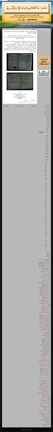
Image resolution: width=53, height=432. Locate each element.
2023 (47, 111)
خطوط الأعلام (46, 349)
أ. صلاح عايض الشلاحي (45, 287)
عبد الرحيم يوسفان (45, 400)
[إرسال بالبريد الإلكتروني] (27, 100)
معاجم (48, 422)
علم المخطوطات (46, 401)
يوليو (46, 141)
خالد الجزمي (47, 346)
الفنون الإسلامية (46, 335)
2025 (47, 108)
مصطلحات (47, 421)
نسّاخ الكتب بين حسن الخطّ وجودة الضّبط (46, 245)
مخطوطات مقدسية (45, 419)
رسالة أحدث (33, 106)
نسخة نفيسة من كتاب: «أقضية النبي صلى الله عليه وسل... (45, 202)
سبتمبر (46, 135)
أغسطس (46, 140)
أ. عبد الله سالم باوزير (45, 295)
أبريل (46, 150)
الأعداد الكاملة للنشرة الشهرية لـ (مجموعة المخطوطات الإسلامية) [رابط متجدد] (33, 23)
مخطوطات (47, 417)
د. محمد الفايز (46, 381)
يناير (46, 158)
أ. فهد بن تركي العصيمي (44, 300)
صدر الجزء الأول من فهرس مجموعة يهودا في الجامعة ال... (46, 189)
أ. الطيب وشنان (46, 268)
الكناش (48, 337)
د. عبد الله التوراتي (45, 373)
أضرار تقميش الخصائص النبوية (45, 164)
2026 (47, 106)
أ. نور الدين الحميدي (45, 316)
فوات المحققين (46, 407)
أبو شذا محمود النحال (45, 322)
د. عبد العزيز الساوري (45, 371)
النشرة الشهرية (46, 340)
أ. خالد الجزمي (46, 279)
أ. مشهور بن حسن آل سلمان (44, 312)
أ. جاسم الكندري (46, 275)
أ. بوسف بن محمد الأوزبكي (44, 271)
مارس (46, 153)
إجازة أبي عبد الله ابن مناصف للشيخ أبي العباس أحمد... (46, 232)
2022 (47, 112)
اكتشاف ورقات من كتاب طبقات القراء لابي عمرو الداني (45, 217)
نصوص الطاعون (46, 425)
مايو (46, 147)
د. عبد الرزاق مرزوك (45, 368)
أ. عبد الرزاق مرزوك (45, 290)
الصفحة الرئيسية (19, 106)
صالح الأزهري (46, 395)
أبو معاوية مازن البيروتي (44, 326)
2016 (47, 252)
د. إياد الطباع (47, 352)
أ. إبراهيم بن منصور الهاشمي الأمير (25, 101)
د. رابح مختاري (46, 358)
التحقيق (48, 332)
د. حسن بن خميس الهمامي (44, 355)
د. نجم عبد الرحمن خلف (44, 387)
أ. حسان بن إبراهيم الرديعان (44, 277)
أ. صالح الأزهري (46, 286)
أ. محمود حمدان (46, 309)
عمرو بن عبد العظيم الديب (44, 403)
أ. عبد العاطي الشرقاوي (44, 292)
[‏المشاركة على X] (25, 100)
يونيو (46, 144)
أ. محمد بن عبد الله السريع (44, 303)
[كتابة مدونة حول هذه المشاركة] (26, 100)
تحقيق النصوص (46, 343)
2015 (47, 255)
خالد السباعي (46, 348)
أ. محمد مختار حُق (46, 307)
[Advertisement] (43, 41)
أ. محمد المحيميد (46, 301)
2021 (47, 114)
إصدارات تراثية (46, 328)
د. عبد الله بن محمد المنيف (44, 374)
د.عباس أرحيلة (46, 394)
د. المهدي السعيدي (45, 351)
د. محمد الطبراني (46, 380)
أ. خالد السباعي (46, 281)
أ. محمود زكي (46, 310)
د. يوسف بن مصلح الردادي (44, 392)
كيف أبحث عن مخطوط (45, 413)
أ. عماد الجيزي (46, 297)
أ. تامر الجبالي (46, 274)
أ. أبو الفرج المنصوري (45, 261)
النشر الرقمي (46, 338)
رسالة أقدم (6, 106)
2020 (47, 116)
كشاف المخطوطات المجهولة (43, 410)
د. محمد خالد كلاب (45, 386)
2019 (47, 119)
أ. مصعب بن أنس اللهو (45, 315)
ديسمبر (46, 128)
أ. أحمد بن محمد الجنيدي (44, 266)
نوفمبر (46, 131)
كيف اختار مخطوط (45, 414)
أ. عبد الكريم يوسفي (45, 293)
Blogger (22, 429)
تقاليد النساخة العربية (45, 344)
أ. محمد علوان (46, 306)
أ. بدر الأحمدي (46, 269)
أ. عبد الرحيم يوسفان (45, 289)
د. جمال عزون (46, 354)
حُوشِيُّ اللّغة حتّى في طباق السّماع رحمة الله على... (45, 175)
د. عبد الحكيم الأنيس (45, 364)
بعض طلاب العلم (46, 341)
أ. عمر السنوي (46, 298)
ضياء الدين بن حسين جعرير (44, 397)
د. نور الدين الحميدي (45, 389)
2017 (47, 124)
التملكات (47, 333)
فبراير (46, 156)
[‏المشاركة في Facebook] (25, 100)
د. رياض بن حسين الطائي (44, 360)
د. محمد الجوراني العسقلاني (44, 377)
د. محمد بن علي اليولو (45, 384)
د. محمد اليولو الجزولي (45, 383)
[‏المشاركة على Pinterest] (24, 100)
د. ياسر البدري (46, 391)
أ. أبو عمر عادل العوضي (45, 265)
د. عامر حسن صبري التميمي (44, 361)
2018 (47, 121)
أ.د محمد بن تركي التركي (44, 318)
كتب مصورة (47, 409)
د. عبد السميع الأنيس (45, 370)
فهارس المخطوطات (45, 405)
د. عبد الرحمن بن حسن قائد (44, 365)
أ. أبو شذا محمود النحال (45, 263)
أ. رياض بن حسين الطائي (44, 283)
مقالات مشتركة (46, 424)
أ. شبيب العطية (46, 284)
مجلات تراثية (47, 416)
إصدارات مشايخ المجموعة (44, 329)
